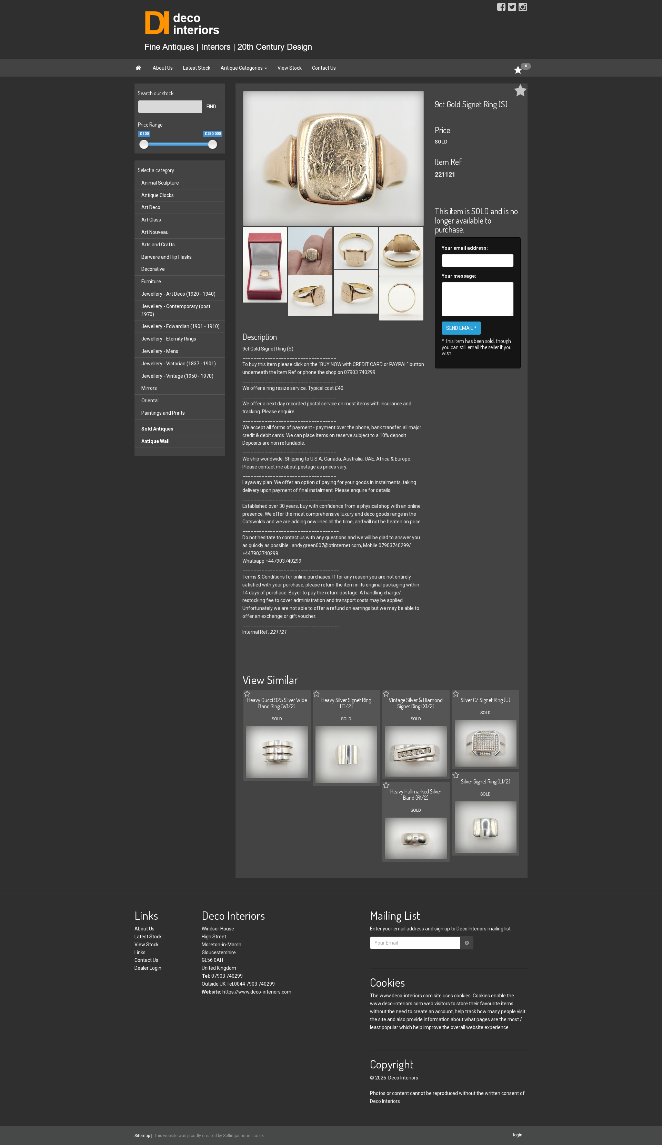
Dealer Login (147, 968)
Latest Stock (196, 68)
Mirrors (149, 388)
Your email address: (465, 248)
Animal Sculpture (160, 183)
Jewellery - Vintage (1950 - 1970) (177, 376)
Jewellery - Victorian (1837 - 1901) (178, 363)
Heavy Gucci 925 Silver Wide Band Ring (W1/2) (277, 703)
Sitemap (142, 1135)
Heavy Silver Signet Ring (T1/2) (346, 703)
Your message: (459, 276)
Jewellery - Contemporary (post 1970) (175, 310)
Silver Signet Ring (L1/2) (485, 781)
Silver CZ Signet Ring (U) (485, 700)
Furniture (151, 281)
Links (140, 952)
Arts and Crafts (158, 244)
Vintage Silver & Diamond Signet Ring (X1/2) (416, 703)
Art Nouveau (155, 232)
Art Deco (150, 207)
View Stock (290, 68)
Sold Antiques (157, 429)
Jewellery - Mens (159, 351)
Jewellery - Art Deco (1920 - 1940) (178, 294)
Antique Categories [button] (242, 68)
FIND (211, 106)
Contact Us (324, 68)
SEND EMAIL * (461, 328)
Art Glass (151, 220)
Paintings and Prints (163, 413)
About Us (163, 68)
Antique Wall (155, 441)
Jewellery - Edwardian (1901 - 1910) (180, 326)
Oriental (150, 400)
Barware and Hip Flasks (166, 257)
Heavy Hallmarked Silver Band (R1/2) (415, 794)
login (517, 1135)
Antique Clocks (157, 195)
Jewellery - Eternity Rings (168, 339)
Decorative (153, 269)
